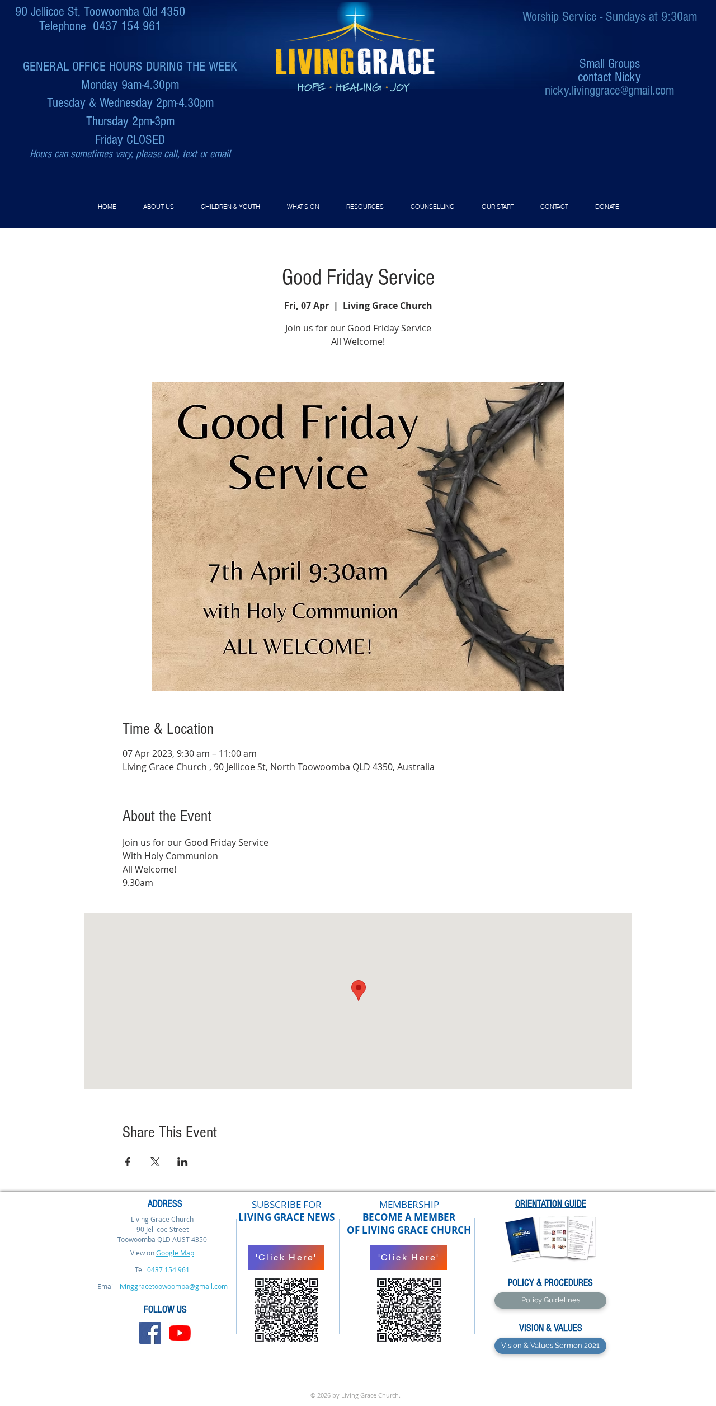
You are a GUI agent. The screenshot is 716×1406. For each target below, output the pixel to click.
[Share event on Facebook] (128, 1161)
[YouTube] (180, 1333)
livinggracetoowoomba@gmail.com (173, 1286)
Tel (140, 1269)
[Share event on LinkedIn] (182, 1161)
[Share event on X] (155, 1161)
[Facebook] (150, 1333)
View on (142, 1252)
